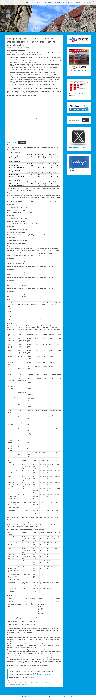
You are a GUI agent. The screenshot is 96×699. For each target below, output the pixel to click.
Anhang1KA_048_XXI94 (12, 142)
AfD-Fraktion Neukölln (24, 47)
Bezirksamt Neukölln (31, 682)
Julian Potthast (32, 53)
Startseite (28, 2)
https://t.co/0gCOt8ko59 (44, 674)
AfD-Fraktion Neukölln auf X (78, 147)
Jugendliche (46, 682)
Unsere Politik (47, 2)
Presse (70, 2)
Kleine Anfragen (19, 682)
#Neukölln (30, 671)
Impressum (87, 2)
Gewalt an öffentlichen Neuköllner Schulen (52, 691)
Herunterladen (22, 142)
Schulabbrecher (23, 684)
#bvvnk (37, 674)
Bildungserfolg (39, 682)
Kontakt (78, 2)
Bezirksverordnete (60, 2)
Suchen (85, 120)
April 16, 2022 (34, 677)
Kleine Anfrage (16, 684)
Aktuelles (37, 2)
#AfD (22, 671)
